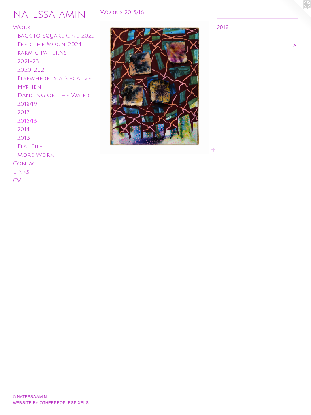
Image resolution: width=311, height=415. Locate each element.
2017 (23, 112)
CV (17, 181)
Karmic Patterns (42, 53)
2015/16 (27, 121)
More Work (35, 155)
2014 (23, 129)
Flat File (30, 146)
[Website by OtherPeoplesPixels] (295, 16)
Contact (25, 163)
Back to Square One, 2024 (55, 36)
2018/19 (27, 104)
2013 (23, 138)
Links (21, 172)
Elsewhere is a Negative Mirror (55, 78)
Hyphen (29, 87)
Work (21, 27)
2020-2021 (31, 70)
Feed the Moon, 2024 (49, 44)
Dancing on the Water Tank (55, 95)
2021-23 (28, 61)
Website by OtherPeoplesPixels (51, 402)
